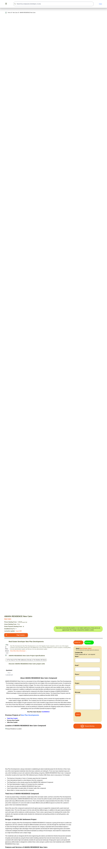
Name (77, 656)
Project (77, 683)
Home (9, 12)
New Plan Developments (30, 715)
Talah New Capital (12, 718)
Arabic (100, 4)
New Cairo (15, 12)
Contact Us (77, 642)
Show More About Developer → (18, 650)
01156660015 (46, 711)
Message (77, 692)
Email (77, 665)
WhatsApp (88, 642)
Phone (77, 674)
